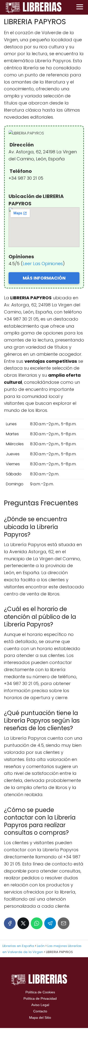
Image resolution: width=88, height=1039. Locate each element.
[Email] (63, 923)
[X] (23, 923)
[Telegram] (50, 923)
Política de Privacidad (40, 998)
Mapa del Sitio (40, 1017)
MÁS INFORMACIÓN (44, 278)
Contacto (40, 1011)
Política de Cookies (40, 992)
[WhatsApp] (37, 923)
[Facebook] (10, 923)
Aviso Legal (40, 1005)
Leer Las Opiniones (43, 263)
